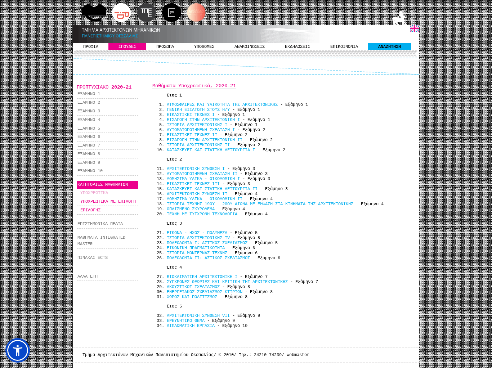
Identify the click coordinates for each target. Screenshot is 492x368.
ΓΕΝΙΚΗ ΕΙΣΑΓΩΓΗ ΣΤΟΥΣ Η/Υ (198, 109)
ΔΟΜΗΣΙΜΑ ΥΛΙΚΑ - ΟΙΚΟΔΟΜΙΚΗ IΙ (204, 199)
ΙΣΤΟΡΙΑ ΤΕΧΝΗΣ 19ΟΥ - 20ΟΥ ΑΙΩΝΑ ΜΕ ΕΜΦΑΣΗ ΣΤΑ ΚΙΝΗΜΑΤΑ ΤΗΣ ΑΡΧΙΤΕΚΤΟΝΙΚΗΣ (260, 204)
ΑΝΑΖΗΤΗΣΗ (389, 46)
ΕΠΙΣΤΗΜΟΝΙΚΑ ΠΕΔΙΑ (100, 223)
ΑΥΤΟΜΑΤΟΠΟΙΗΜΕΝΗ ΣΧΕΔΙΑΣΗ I (201, 130)
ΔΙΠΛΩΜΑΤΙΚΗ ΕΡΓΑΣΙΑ (191, 325)
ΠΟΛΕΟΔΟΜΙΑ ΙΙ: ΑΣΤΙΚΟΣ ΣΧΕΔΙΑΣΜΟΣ (208, 258)
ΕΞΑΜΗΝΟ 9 (88, 162)
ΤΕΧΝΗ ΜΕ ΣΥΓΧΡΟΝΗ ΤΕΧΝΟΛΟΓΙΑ (202, 214)
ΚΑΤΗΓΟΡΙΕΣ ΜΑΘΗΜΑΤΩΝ (102, 184)
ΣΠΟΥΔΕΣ (127, 46)
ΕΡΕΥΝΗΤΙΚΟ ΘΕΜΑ (186, 320)
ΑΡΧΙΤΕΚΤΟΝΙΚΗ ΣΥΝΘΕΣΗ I (196, 168)
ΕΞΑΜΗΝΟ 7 (88, 145)
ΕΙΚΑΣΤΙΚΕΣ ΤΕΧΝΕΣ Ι (191, 114)
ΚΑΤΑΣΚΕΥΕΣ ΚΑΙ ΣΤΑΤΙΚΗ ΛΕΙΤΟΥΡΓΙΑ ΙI (212, 189)
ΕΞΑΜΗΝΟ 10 (90, 171)
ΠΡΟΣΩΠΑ (165, 46)
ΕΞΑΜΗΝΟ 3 (88, 111)
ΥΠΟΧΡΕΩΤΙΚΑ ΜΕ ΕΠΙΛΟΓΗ (108, 201)
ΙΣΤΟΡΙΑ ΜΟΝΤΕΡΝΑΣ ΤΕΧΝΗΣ (197, 253)
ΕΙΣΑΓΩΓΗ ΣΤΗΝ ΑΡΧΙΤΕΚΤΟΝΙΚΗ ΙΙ (204, 140)
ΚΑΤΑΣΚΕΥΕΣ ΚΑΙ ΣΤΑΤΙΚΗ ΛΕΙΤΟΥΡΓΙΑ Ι (211, 150)
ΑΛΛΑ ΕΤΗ (87, 276)
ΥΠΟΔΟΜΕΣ (204, 46)
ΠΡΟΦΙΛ (90, 46)
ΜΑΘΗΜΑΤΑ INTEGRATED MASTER (101, 241)
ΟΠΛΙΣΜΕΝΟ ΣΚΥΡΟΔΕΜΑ (191, 209)
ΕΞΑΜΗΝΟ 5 (88, 128)
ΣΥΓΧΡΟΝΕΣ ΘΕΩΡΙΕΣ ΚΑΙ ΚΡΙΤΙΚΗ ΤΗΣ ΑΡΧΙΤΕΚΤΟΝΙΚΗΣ (227, 281)
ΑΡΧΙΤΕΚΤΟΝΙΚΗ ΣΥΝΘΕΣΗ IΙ (197, 194)
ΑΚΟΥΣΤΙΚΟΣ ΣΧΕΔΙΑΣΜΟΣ (193, 287)
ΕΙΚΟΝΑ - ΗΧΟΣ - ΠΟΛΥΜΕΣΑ (197, 232)
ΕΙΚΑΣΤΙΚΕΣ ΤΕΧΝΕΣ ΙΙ (192, 135)
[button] (17, 350)
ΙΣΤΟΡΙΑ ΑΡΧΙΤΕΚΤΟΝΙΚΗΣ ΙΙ (198, 145)
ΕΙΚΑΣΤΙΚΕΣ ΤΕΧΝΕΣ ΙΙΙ (193, 184)
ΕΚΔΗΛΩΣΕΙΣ (297, 46)
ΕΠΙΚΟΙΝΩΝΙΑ (344, 46)
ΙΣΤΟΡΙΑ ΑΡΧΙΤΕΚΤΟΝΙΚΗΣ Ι (197, 124)
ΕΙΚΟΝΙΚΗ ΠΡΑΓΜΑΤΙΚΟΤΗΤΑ (196, 248)
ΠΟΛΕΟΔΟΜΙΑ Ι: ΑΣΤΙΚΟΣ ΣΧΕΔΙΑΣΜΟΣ (207, 243)
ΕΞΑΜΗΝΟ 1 (88, 94)
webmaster (298, 355)
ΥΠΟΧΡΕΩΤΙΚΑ (94, 193)
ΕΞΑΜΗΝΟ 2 (88, 102)
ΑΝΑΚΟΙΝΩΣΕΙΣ (249, 46)
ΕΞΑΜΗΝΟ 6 (88, 136)
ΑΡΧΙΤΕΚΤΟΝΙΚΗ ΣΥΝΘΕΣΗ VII (198, 315)
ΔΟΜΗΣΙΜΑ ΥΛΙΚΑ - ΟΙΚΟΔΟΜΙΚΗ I (203, 178)
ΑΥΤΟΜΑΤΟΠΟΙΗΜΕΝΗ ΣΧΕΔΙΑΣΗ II (202, 173)
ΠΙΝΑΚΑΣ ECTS (92, 257)
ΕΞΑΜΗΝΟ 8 (88, 154)
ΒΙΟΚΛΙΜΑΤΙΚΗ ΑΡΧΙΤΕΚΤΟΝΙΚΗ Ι (202, 276)
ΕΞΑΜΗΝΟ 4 (88, 119)
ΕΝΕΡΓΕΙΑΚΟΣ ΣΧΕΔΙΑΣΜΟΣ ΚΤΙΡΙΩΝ (204, 292)
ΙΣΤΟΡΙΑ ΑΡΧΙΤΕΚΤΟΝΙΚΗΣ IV (198, 238)
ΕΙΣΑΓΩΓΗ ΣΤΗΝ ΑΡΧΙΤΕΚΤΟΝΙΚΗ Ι (203, 119)
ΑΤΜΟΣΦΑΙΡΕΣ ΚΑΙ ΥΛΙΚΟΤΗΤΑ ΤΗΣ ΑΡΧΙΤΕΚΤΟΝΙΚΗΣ (222, 104)
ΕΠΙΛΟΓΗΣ (90, 210)
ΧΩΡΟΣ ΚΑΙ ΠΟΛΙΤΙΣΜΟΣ (192, 297)
